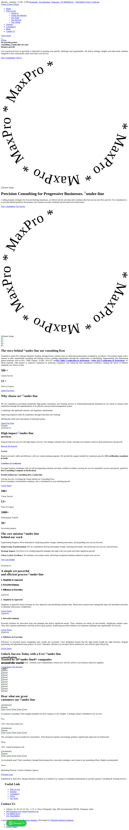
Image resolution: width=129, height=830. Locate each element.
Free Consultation (8, 58)
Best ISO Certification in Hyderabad (108, 360)
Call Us (19, 58)
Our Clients (15, 22)
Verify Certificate (92, 2)
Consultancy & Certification (11, 463)
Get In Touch (6, 486)
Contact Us (10, 31)
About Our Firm (7, 391)
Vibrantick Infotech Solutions (62, 820)
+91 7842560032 (13, 816)
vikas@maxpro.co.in (30, 811)
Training (9, 24)
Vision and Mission (18, 15)
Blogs (8, 29)
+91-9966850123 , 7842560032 (73, 2)
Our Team (15, 18)
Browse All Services (9, 446)
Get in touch (6, 36)
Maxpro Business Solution (26, 820)
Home (8, 9)
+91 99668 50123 (13, 814)
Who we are (11, 11)
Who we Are (15, 789)
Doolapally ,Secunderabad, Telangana (44, 2)
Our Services (16, 20)
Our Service (20, 206)
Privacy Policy (12, 827)
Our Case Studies (8, 559)
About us (14, 13)
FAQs (12, 796)
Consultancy (11, 27)
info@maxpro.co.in (14, 811)
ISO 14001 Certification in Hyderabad (72, 360)
